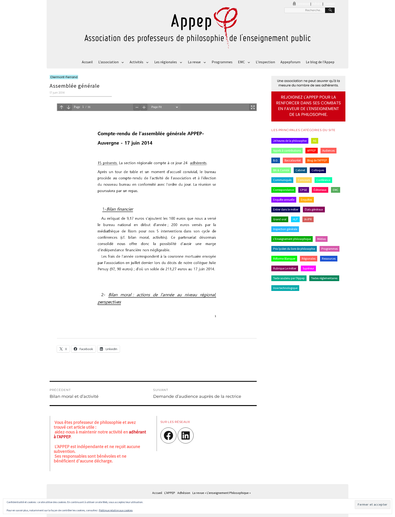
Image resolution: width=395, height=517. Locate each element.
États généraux (314, 209)
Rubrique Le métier (284, 268)
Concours (304, 180)
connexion (303, 4)
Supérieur (308, 268)
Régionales (308, 259)
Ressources (329, 259)
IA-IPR (308, 219)
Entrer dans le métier (285, 209)
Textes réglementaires (324, 278)
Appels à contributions (287, 151)
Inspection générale (285, 229)
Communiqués (282, 180)
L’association (108, 62)
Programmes (222, 62)
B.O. (275, 160)
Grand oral (279, 219)
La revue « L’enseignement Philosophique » (221, 493)
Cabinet (300, 170)
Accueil (87, 62)
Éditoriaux (320, 190)
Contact (330, 4)
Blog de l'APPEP (317, 160)
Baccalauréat (293, 160)
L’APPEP (169, 493)
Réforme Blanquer (284, 259)
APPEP (311, 151)
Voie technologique (285, 288)
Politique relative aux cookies (116, 510)
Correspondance (283, 190)
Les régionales (165, 62)
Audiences (328, 151)
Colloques (318, 170)
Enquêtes (306, 200)
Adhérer (317, 4)
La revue (194, 62)
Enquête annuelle (283, 200)
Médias (321, 239)
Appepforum (290, 62)
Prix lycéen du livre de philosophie (294, 249)
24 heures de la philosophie (290, 141)
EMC (241, 62)
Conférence (323, 180)
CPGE (303, 190)
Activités (136, 62)
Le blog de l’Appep (320, 62)
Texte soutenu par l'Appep (289, 278)
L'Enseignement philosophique (292, 239)
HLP (295, 219)
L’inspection (265, 62)
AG (314, 141)
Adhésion (183, 493)
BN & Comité (281, 170)
